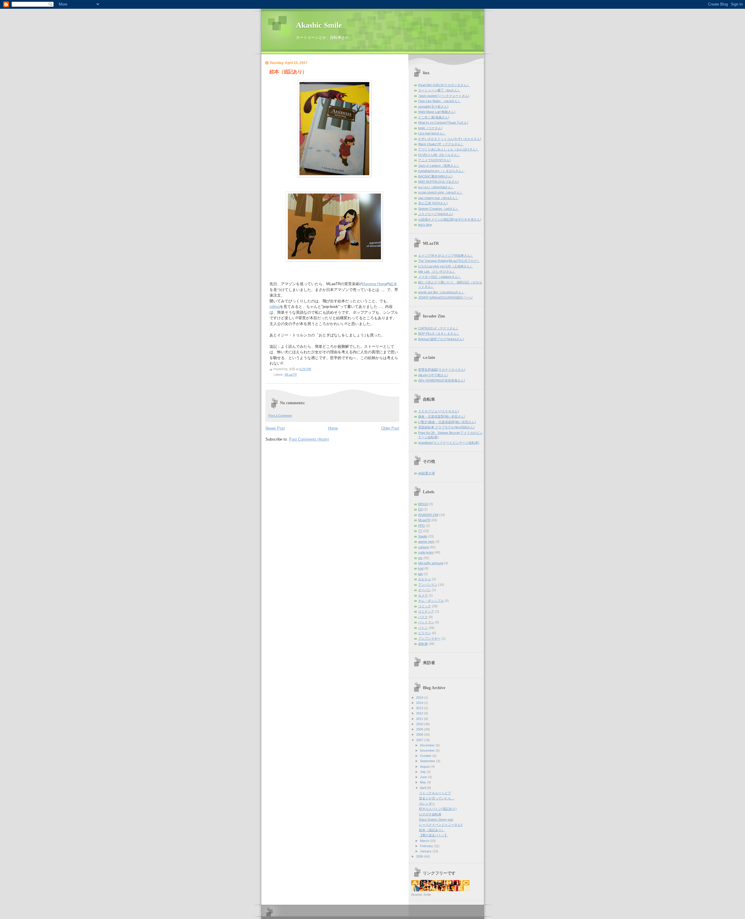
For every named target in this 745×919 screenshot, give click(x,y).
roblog (274, 306)
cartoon (423, 547)
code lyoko (426, 552)
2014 (420, 703)
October (426, 755)
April (423, 788)
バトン (423, 627)
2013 (420, 708)
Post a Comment (280, 415)
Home (333, 428)
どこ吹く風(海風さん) (433, 117)
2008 (420, 734)
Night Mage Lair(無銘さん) (436, 111)
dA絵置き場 (426, 473)
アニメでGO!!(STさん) (434, 160)
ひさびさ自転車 (430, 814)
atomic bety (426, 541)
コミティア (426, 611)
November (428, 750)
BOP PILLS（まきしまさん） (439, 333)
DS (420, 509)
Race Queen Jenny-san (436, 819)
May (423, 782)
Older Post (390, 428)
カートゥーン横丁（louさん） (439, 90)
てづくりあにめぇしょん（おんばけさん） (448, 149)
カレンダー (427, 803)
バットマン (426, 622)
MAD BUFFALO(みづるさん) (438, 181)
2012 (420, 713)
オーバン (424, 590)
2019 (420, 697)
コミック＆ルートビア (435, 793)
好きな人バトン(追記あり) (438, 808)
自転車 (423, 643)
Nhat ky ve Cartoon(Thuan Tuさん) (443, 122)
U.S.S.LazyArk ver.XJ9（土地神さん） (445, 266)
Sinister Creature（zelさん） (438, 208)
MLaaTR (291, 374)
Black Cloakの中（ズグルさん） (441, 144)
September (428, 761)
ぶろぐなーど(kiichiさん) (435, 214)
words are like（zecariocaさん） (441, 292)
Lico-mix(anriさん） (432, 133)
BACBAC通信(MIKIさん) (435, 176)
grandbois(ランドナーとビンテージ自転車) (448, 442)
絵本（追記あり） (432, 830)
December (428, 745)
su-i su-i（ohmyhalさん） (436, 187)
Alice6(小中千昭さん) (433, 375)
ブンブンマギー (429, 638)
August (425, 766)
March (425, 840)
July (423, 771)
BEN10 (423, 504)
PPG (421, 525)
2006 (420, 856)
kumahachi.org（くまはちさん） (441, 171)
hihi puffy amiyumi (430, 563)
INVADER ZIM (428, 515)
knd (420, 568)
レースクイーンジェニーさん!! (440, 824)
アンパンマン (427, 584)
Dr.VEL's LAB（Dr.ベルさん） (439, 155)
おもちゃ (424, 579)
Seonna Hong (374, 284)
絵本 (393, 284)
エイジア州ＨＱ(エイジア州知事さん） (445, 255)
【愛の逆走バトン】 (433, 835)
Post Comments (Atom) (309, 439)
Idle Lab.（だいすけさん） (437, 271)
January (426, 851)
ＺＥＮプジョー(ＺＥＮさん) (438, 411)
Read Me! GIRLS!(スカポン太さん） (444, 85)
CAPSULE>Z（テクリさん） (438, 328)
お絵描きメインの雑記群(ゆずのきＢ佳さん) (449, 219)
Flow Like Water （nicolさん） (439, 101)
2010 (420, 724)
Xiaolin (422, 536)
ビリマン (424, 633)
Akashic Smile (319, 25)
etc (420, 558)
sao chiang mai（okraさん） (438, 198)
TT (420, 531)
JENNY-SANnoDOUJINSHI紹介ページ (445, 297)
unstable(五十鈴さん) (433, 106)
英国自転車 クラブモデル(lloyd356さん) (446, 427)
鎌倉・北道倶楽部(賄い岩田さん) (441, 416)
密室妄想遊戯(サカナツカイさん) (441, 369)
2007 (420, 740)
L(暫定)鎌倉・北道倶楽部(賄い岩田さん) (447, 422)
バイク (423, 617)
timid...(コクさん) (430, 128)
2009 (420, 729)
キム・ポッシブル (431, 600)
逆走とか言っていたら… (436, 798)
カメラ (423, 595)
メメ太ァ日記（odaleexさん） (439, 276)
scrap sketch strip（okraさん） (440, 192)
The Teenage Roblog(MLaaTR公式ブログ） (449, 260)
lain (420, 574)
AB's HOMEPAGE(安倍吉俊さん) (441, 380)
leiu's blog (425, 224)
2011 (420, 719)
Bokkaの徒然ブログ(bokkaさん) (441, 339)
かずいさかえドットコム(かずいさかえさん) (449, 139)
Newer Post (275, 428)
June (424, 777)
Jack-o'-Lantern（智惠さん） (439, 165)
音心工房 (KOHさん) (433, 203)
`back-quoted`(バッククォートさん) (443, 95)
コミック (424, 606)
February (427, 846)
